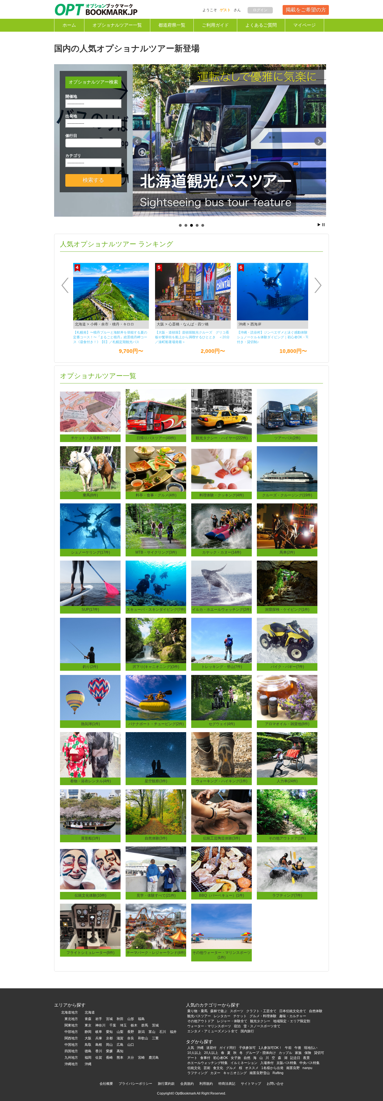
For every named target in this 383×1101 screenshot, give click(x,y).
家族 (298, 1052)
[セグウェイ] (221, 697)
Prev (137, 141)
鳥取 (88, 1044)
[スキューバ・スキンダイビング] (156, 582)
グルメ (231, 1068)
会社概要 (106, 1083)
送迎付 (211, 1047)
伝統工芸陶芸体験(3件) (221, 838)
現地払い (310, 1047)
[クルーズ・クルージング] (287, 468)
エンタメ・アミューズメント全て (212, 1031)
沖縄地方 (71, 1064)
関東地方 (71, 1025)
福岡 (88, 1057)
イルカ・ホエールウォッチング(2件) (221, 609)
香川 (98, 1051)
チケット (240, 1016)
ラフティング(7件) (287, 895)
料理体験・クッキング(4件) (221, 495)
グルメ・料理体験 (263, 1016)
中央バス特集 (309, 1063)
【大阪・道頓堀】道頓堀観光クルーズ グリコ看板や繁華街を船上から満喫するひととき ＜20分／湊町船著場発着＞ (110, 337)
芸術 (207, 1068)
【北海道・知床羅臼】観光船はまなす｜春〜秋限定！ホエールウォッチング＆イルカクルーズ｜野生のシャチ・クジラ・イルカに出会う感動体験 (274, 337)
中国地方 (71, 1044)
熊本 (120, 1057)
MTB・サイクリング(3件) (156, 552)
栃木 (134, 1025)
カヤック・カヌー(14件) (221, 552)
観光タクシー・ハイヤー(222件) (222, 438)
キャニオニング (235, 1073)
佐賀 (98, 1057)
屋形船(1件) (90, 838)
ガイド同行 (227, 1047)
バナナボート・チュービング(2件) (156, 724)
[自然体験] (156, 811)
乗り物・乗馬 (197, 1011)
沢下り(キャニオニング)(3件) (156, 667)
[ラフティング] (287, 868)
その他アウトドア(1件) (287, 838)
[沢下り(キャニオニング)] (156, 640)
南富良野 (293, 1068)
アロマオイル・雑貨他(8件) (287, 724)
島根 (98, 1044)
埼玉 (123, 1025)
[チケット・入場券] (90, 411)
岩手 (98, 1019)
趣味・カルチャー (292, 1016)
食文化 (218, 1068)
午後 (297, 1047)
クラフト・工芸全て (261, 1011)
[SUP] (90, 582)
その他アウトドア (200, 1021)
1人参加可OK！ (270, 1047)
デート (192, 1058)
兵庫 (98, 1038)
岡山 (109, 1044)
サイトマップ (251, 1083)
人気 (190, 1047)
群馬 (144, 1025)
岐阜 (98, 1031)
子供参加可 (247, 1047)
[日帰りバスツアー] (156, 411)
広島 (120, 1044)
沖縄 (88, 1064)
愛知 (109, 1031)
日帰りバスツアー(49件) (156, 438)
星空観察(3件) (156, 781)
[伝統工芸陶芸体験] (221, 811)
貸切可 (319, 1052)
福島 (141, 1019)
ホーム (69, 25)
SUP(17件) (90, 609)
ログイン (260, 10)
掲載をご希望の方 (306, 10)
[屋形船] (90, 811)
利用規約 (206, 1083)
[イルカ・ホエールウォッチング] (221, 582)
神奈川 (100, 1025)
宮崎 (141, 1057)
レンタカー (222, 1016)
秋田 (120, 1019)
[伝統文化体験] (90, 868)
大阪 (88, 1038)
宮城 (109, 1019)
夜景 (306, 1058)
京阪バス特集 (286, 1063)
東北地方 (71, 1019)
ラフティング (197, 1073)
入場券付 (267, 1063)
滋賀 (120, 1038)
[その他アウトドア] (287, 811)
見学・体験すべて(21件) (156, 895)
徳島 (88, 1051)
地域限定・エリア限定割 (291, 1021)
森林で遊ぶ (218, 1011)
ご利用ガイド (215, 25)
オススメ (252, 1068)
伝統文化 (194, 1068)
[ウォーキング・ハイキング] (221, 754)
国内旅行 (247, 1031)
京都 (109, 1038)
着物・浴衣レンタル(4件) (90, 781)
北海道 (90, 1012)
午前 (288, 1047)
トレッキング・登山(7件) (221, 667)
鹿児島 (154, 1057)
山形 (130, 1019)
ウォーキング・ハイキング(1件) (221, 781)
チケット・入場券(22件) (90, 438)
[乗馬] (90, 468)
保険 (307, 1052)
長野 (130, 1031)
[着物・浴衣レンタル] (90, 754)
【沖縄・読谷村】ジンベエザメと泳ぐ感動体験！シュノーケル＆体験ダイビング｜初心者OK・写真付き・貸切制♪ (192, 337)
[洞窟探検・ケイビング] (287, 582)
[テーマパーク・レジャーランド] (156, 926)
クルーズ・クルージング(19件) (287, 495)
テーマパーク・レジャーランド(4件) (155, 952)
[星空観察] (156, 754)
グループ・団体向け (261, 1052)
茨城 (155, 1025)
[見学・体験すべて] (156, 868)
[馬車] (287, 525)
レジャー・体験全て (232, 1021)
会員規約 (187, 1083)
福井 (173, 1031)
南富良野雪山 (260, 1073)
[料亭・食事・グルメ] (156, 468)
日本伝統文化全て (292, 1011)
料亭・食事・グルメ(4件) (156, 495)
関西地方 (71, 1038)
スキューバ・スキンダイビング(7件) (155, 609)
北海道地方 (69, 1012)
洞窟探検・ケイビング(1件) (287, 609)
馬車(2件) (287, 552)
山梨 (120, 1031)
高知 (120, 1051)
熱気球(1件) (90, 724)
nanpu (307, 1068)
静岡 (88, 1031)
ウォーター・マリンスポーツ (209, 1026)
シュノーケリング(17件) (90, 552)
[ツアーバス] (287, 411)
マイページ (304, 25)
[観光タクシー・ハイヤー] (221, 411)
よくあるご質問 (261, 25)
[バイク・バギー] (287, 640)
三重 (155, 1038)
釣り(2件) (90, 667)
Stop (323, 224)
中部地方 (71, 1031)
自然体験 (315, 1011)
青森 (88, 1019)
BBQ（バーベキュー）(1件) (221, 895)
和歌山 (143, 1038)
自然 (247, 1058)
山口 (130, 1044)
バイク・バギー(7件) (287, 667)
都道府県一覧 (171, 25)
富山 (152, 1031)
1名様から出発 (272, 1068)
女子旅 (236, 1058)
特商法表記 (226, 1083)
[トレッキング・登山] (221, 640)
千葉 (112, 1025)
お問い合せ (275, 1083)
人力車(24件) (287, 781)
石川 (162, 1031)
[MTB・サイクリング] (156, 525)
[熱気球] (90, 697)
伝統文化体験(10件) (90, 895)
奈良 (130, 1038)
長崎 (109, 1057)
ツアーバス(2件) (287, 438)
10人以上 (194, 1052)
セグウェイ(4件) (222, 724)
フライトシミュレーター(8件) (90, 952)
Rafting (278, 1073)
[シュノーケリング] (90, 525)
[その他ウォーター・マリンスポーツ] (221, 926)
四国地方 (71, 1051)
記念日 (295, 1058)
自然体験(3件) (156, 838)
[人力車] (287, 754)
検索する (93, 180)
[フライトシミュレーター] (90, 926)
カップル (285, 1052)
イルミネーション (243, 1063)
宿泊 (237, 1026)
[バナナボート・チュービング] (156, 697)
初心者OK (220, 1058)
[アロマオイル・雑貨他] (287, 697)
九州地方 (71, 1057)
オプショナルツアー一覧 (117, 25)
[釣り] (90, 640)
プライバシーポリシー (135, 1083)
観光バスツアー (199, 1016)
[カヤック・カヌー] (221, 525)
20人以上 (211, 1052)
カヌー (215, 1073)
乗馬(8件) (90, 495)
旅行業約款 (166, 1083)
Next (318, 141)
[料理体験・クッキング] (221, 468)
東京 (88, 1025)
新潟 (141, 1031)
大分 (130, 1057)
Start (319, 224)
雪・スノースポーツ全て (261, 1026)
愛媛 (109, 1051)
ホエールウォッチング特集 (207, 1063)
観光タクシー (260, 1021)
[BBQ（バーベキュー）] (221, 868)
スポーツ (236, 1011)
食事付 (205, 1058)
